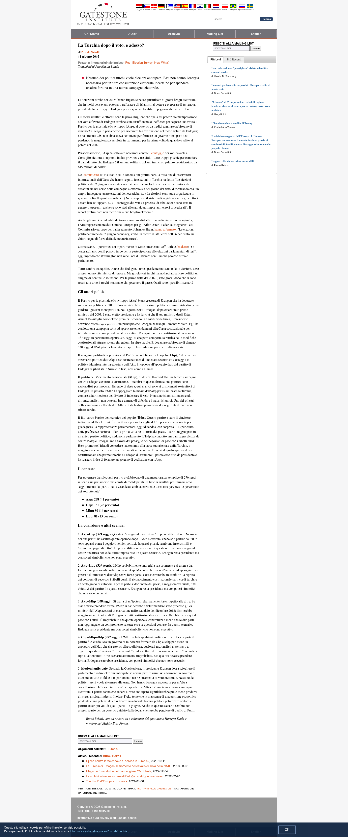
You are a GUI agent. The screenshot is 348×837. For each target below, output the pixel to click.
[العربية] (139, 8)
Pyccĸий (241, 10)
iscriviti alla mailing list (155, 788)
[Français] (192, 8)
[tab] (216, 59)
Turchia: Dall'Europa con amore (106, 781)
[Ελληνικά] (169, 8)
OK (287, 829)
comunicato (91, 174)
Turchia (113, 749)
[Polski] (225, 8)
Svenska (250, 10)
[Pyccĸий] (242, 8)
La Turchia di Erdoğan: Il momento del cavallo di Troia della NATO (129, 766)
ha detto (182, 246)
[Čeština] (146, 8)
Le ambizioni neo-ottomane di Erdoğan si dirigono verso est (125, 776)
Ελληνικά (169, 10)
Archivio (174, 33)
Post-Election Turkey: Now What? (147, 62)
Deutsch (161, 10)
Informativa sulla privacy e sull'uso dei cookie (107, 817)
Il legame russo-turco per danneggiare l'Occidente (118, 771)
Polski (224, 10)
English (177, 10)
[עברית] (200, 8)
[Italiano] (207, 8)
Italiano (207, 10)
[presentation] (216, 60)
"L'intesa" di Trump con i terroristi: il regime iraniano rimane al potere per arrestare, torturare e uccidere (240, 106)
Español (184, 10)
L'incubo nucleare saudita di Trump (231, 123)
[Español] (184, 8)
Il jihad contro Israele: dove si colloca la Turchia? (117, 761)
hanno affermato (165, 229)
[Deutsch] (161, 8)
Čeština (146, 10)
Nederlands (216, 10)
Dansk (153, 10)
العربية (139, 10)
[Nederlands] (216, 8)
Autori (132, 33)
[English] (177, 8)
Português (233, 10)
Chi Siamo (91, 33)
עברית (200, 10)
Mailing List (215, 33)
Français (192, 10)
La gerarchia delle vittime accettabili (232, 161)
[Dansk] (154, 8)
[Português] (233, 8)
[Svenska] (250, 8)
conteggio (157, 153)
